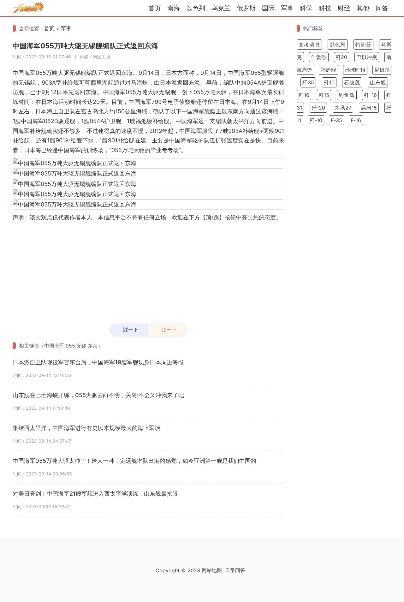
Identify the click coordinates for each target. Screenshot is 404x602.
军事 (287, 8)
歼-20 (318, 107)
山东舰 (378, 82)
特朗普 (363, 44)
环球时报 (355, 70)
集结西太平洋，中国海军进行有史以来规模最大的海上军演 (86, 428)
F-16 (356, 120)
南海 (173, 8)
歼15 (324, 95)
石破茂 (352, 82)
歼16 (304, 95)
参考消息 (309, 44)
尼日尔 (381, 70)
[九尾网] (28, 8)
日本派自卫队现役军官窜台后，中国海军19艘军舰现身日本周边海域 (98, 362)
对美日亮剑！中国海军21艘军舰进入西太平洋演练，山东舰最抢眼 (95, 493)
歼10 (329, 82)
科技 (325, 8)
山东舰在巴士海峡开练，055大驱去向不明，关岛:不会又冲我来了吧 (98, 395)
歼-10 (316, 120)
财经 (344, 8)
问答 (382, 8)
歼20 (342, 57)
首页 (154, 8)
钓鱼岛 (347, 95)
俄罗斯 (246, 8)
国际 (268, 8)
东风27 (343, 107)
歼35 (308, 82)
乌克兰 (220, 8)
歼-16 (370, 95)
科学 (306, 8)
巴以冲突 (366, 57)
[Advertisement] (148, 270)
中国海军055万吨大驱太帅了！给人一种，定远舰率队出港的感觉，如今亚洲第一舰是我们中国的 (134, 460)
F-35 (336, 120)
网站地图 (212, 570)
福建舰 (328, 70)
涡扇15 (369, 107)
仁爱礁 (319, 57)
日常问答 (235, 570)
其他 (363, 8)
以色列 (195, 8)
